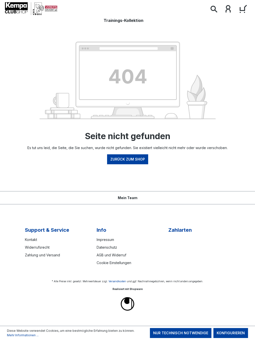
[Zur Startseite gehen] (31, 8)
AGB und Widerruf (111, 255)
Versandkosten (117, 281)
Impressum (105, 239)
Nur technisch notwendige (180, 333)
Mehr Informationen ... (23, 335)
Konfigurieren (231, 333)
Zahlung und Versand (42, 255)
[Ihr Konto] (228, 9)
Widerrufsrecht (37, 247)
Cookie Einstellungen (114, 263)
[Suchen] (213, 9)
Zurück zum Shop (127, 159)
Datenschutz (107, 247)
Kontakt (31, 239)
